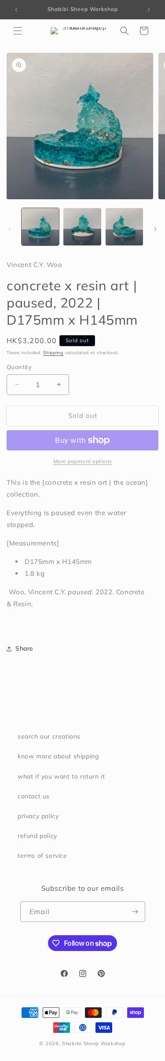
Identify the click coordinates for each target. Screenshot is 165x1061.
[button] (17, 30)
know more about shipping (58, 756)
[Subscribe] (135, 911)
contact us (34, 796)
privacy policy (38, 816)
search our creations (49, 736)
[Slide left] (9, 229)
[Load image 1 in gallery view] (40, 226)
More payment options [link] (82, 461)
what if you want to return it (61, 776)
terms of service (42, 856)
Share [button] (24, 648)
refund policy (37, 836)
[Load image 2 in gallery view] (82, 226)
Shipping (53, 352)
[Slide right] (155, 229)
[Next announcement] (148, 9)
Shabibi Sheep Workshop (93, 1043)
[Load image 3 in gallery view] (124, 226)
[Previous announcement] (16, 9)
